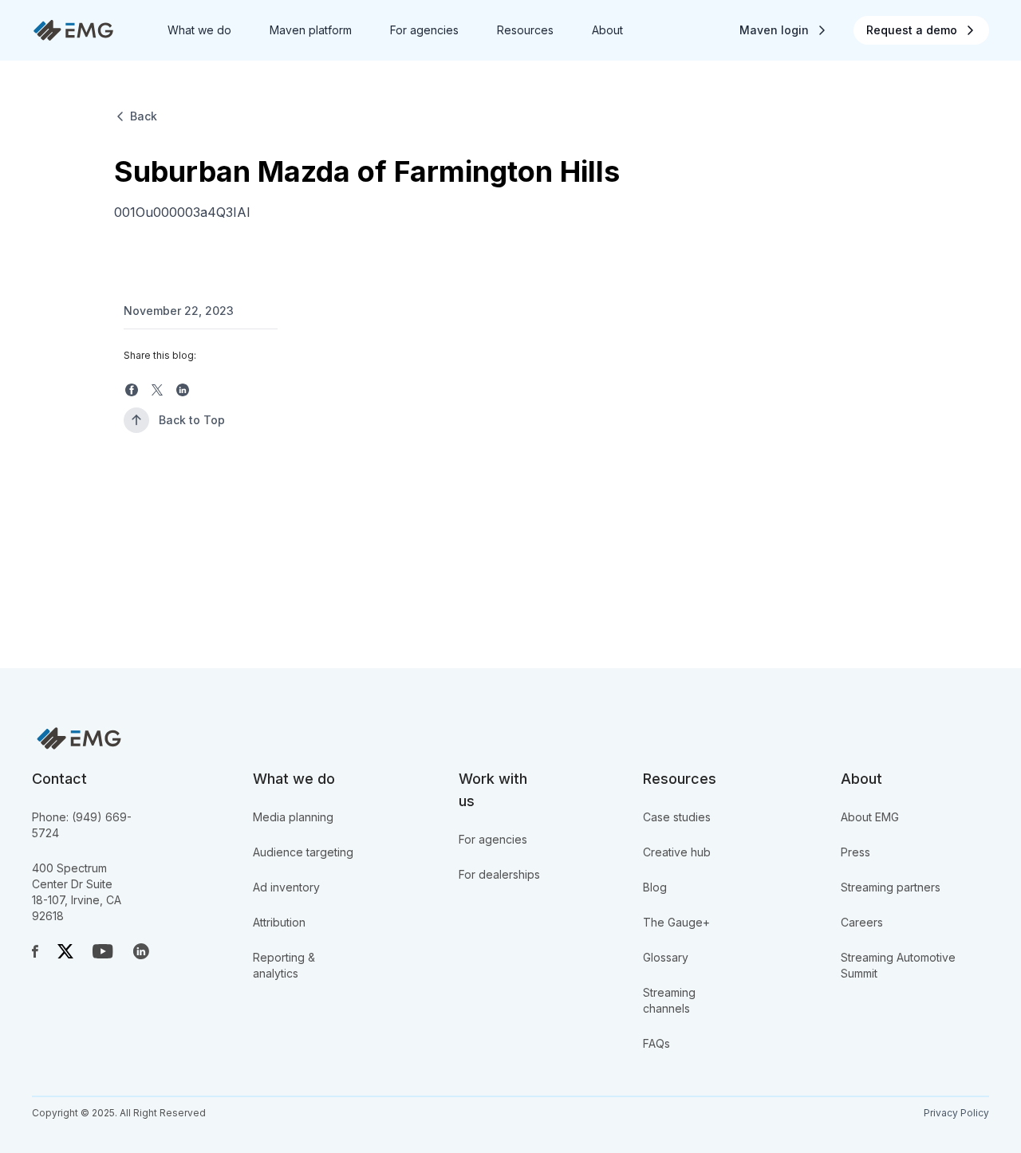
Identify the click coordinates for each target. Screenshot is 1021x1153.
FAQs (656, 1043)
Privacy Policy (956, 1113)
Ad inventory (286, 887)
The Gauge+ (676, 922)
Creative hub (677, 852)
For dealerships (499, 874)
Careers (862, 922)
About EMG (870, 817)
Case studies (677, 817)
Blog (655, 887)
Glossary (665, 957)
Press (855, 852)
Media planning (293, 817)
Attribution (279, 922)
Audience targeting (303, 852)
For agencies (493, 839)
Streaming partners (890, 887)
